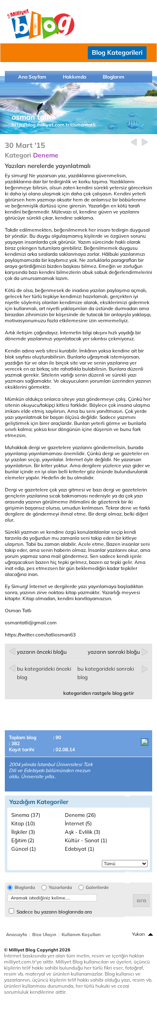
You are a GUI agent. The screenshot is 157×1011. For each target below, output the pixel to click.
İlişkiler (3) (23, 832)
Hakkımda (74, 77)
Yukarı (138, 934)
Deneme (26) (80, 815)
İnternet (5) (78, 823)
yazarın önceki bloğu (42, 651)
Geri (133, 142)
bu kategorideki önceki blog (44, 672)
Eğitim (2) (22, 840)
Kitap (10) (23, 823)
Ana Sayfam (32, 77)
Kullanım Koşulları (81, 934)
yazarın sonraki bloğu (114, 651)
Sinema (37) (25, 815)
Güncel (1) (23, 848)
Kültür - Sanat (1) (86, 840)
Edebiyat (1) (79, 848)
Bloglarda (24, 887)
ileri (144, 142)
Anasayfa (16, 934)
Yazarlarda (60, 887)
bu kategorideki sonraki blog (105, 672)
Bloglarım (113, 77)
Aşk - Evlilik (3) (82, 832)
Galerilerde (97, 887)
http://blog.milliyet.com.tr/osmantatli (53, 125)
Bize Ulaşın (44, 934)
